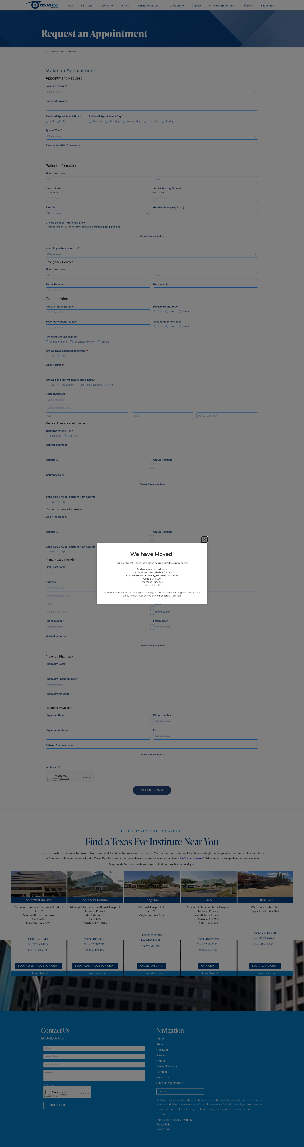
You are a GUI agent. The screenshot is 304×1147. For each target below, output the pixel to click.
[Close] (204, 540)
